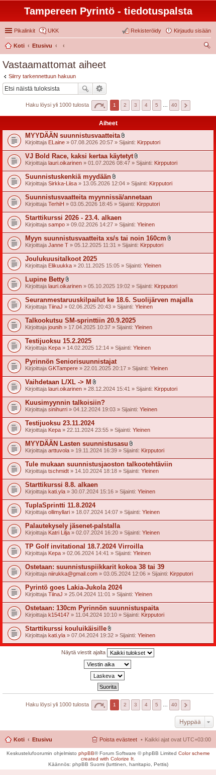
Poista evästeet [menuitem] (118, 739)
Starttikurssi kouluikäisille (65, 628)
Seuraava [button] (185, 105)
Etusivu (42, 739)
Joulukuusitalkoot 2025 (61, 259)
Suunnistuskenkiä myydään (68, 176)
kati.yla (56, 491)
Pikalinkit (24, 31)
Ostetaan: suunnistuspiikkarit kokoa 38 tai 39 (94, 567)
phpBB (86, 753)
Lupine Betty (44, 279)
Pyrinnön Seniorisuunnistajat (71, 361)
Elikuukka (60, 266)
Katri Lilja (59, 533)
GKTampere (63, 368)
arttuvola (58, 450)
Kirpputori (148, 142)
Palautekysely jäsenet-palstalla (72, 526)
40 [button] (174, 105)
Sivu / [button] (99, 105)
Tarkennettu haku (99, 89)
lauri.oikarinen (65, 163)
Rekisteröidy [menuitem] (146, 31)
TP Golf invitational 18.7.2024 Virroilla (84, 546)
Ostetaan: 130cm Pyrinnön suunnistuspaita (92, 608)
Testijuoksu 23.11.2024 (59, 423)
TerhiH (56, 204)
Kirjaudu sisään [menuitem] (192, 31)
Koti (19, 739)
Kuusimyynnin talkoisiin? (65, 402)
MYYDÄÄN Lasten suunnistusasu (76, 443)
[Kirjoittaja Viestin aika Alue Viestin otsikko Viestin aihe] (108, 664)
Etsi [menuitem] (208, 47)
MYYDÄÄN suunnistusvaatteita (72, 135)
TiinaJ (55, 307)
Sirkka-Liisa (62, 183)
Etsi (85, 89)
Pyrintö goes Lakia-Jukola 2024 (73, 587)
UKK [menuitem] (53, 31)
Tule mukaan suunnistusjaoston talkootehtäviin (98, 464)
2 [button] (125, 105)
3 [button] (135, 105)
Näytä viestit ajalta (84, 652)
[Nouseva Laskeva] (108, 675)
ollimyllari (59, 512)
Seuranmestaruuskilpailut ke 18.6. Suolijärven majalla (109, 300)
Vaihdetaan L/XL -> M (58, 382)
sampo (56, 224)
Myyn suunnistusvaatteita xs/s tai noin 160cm (95, 238)
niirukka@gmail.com (72, 574)
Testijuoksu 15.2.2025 (58, 341)
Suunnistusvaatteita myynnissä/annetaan (88, 197)
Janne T (58, 245)
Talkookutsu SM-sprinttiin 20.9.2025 (80, 320)
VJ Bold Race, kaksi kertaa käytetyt (79, 156)
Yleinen (146, 224)
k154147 (58, 615)
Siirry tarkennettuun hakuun (42, 76)
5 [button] (156, 105)
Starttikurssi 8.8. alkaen (61, 484)
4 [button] (146, 105)
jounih (55, 327)
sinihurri (57, 409)
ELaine (56, 142)
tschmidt (58, 471)
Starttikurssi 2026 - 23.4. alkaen (73, 217)
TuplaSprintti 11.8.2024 (60, 505)
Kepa (54, 348)
